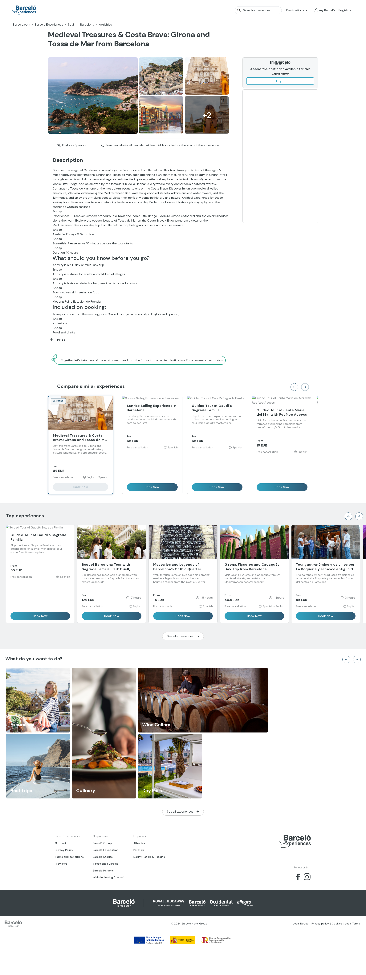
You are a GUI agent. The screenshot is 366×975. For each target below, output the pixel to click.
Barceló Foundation (105, 850)
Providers (61, 863)
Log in (280, 81)
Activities (105, 24)
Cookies (337, 923)
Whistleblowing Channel (108, 877)
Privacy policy (320, 923)
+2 (207, 115)
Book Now (80, 487)
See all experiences (180, 636)
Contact (60, 843)
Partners (138, 850)
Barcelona (87, 24)
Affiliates (139, 843)
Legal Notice (300, 923)
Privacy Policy (64, 850)
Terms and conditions (69, 857)
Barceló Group (102, 843)
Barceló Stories (103, 857)
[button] (324, 10)
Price (61, 340)
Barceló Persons (103, 870)
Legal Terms (352, 923)
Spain (71, 24)
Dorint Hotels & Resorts (149, 857)
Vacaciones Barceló (105, 863)
